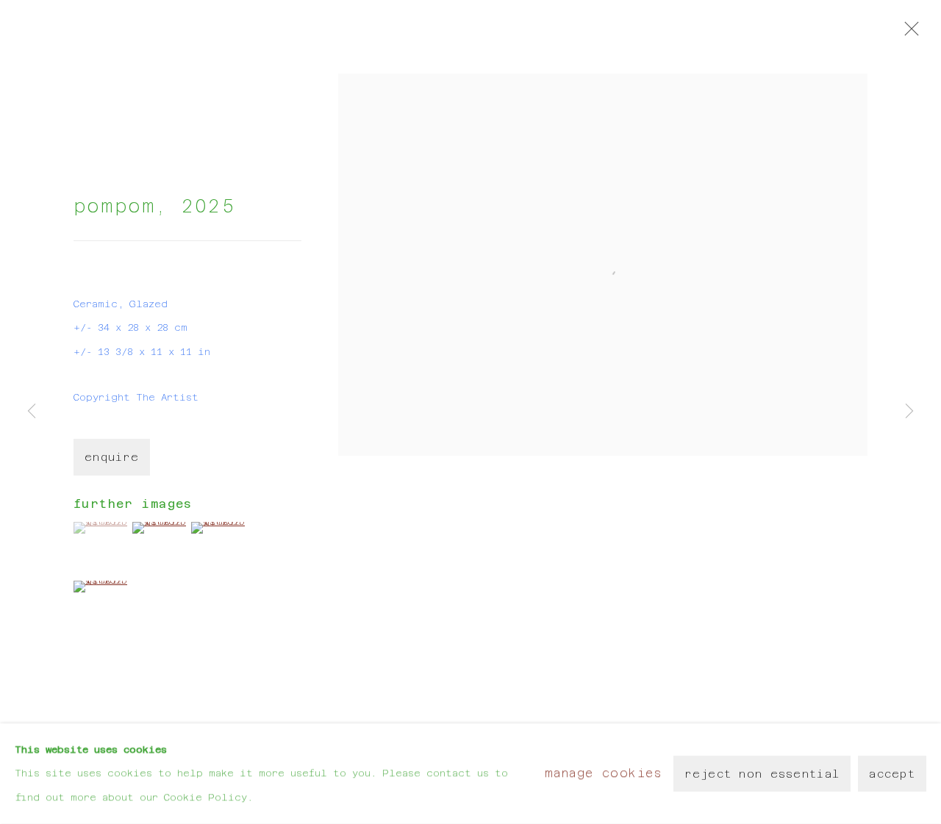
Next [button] (909, 412)
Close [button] (908, 33)
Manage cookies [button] (603, 773)
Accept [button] (892, 774)
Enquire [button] (112, 457)
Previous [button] (31, 412)
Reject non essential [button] (762, 774)
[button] (101, 528)
